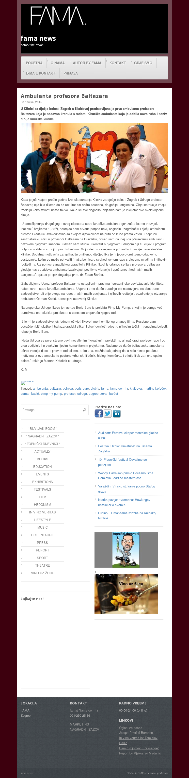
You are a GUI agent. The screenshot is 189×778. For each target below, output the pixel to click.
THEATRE (42, 565)
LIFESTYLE (42, 519)
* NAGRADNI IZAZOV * (42, 436)
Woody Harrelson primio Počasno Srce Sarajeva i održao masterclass (125, 475)
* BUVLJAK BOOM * (42, 428)
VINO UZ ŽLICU (42, 573)
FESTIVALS (42, 489)
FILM (42, 497)
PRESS (42, 542)
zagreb (93, 393)
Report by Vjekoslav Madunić (140, 753)
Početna (34, 62)
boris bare (82, 388)
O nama (58, 62)
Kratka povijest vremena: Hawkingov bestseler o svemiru (124, 502)
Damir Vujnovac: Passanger (139, 748)
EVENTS (42, 474)
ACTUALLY (42, 451)
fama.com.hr (119, 388)
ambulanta (40, 388)
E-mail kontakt (40, 73)
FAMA (141, 773)
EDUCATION (42, 466)
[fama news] (57, 15)
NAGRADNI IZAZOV (84, 729)
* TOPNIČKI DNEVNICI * (42, 443)
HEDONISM (42, 504)
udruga (82, 393)
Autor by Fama (87, 62)
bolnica (68, 388)
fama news (26, 773)
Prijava (70, 73)
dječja (95, 388)
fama (104, 388)
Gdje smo (143, 62)
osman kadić (30, 393)
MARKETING (79, 724)
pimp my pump (51, 393)
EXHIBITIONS (42, 481)
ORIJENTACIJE (42, 535)
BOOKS (42, 459)
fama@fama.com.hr (84, 710)
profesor (69, 393)
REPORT (42, 550)
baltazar (55, 388)
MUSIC (42, 527)
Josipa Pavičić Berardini (136, 732)
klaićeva (136, 388)
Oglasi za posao (130, 727)
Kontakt (118, 62)
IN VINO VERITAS (42, 512)
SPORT (42, 557)
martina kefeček (155, 388)
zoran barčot (109, 393)
